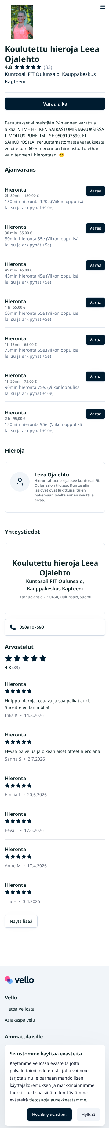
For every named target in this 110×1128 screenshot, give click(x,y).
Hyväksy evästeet (49, 1114)
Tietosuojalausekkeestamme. (58, 1100)
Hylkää (88, 1114)
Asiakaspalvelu (20, 1020)
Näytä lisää (21, 921)
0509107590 (32, 627)
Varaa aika (55, 103)
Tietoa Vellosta (20, 1009)
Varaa (95, 191)
